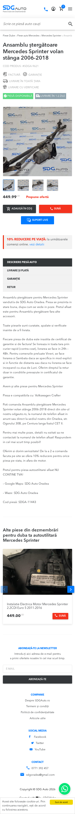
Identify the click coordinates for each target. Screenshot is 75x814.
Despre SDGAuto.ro (37, 700)
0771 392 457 (40, 768)
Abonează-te (38, 679)
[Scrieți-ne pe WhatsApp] (64, 789)
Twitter (40, 743)
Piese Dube (9, 36)
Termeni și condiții (37, 706)
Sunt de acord (61, 802)
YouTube (40, 749)
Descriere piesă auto (22, 262)
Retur (11, 287)
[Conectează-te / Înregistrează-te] (53, 9)
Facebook (40, 737)
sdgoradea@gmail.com (40, 775)
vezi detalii (36, 244)
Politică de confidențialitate (37, 712)
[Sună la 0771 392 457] (46, 9)
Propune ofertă (37, 197)
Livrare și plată (18, 270)
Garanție (13, 279)
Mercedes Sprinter (51, 36)
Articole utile (38, 718)
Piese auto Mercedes (28, 36)
